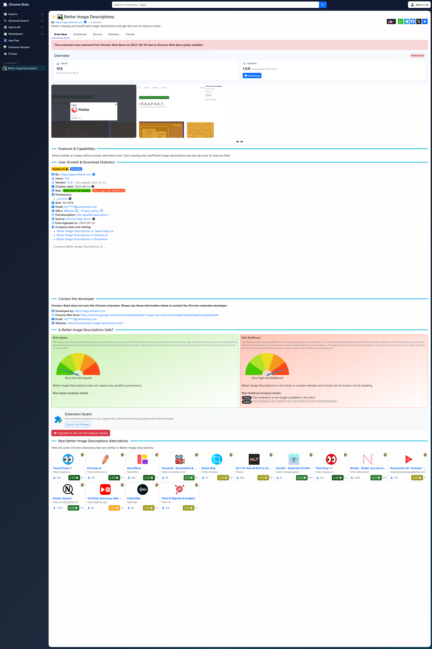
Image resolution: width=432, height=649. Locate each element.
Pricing (12, 53)
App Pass (13, 40)
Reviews (114, 34)
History (13, 63)
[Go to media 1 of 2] (238, 142)
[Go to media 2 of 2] (242, 142)
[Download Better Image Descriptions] (333, 70)
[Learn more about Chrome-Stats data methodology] (93, 219)
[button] (419, 4)
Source (97, 34)
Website (69, 210)
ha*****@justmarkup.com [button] (80, 206)
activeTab (62, 198)
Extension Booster (19, 47)
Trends (130, 34)
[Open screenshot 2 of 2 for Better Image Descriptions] (181, 111)
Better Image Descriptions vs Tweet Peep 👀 (85, 231)
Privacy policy (90, 210)
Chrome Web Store (78, 219)
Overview (60, 34)
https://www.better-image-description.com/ (95, 323)
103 (67, 178)
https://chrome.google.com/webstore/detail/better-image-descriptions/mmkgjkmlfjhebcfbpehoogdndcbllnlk (149, 315)
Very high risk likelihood (108, 190)
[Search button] (323, 5)
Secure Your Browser (77, 424)
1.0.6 (70, 182)
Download (80, 34)
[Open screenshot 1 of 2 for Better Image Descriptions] (93, 111)
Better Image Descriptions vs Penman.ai (82, 235)
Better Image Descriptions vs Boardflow (82, 239)
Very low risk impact (77, 190)
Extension (96, 22)
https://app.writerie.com (69, 22)
